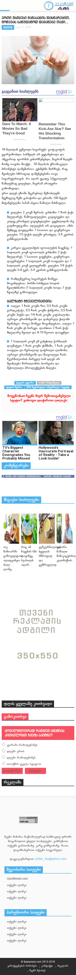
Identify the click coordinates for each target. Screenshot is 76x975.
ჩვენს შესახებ (38, 970)
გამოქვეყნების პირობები (22, 966)
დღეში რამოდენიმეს (21, 758)
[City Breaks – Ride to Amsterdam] (11, 528)
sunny (7, 28)
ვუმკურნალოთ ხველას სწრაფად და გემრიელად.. (50, 556)
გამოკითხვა (15, 716)
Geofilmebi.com (17, 879)
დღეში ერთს (15, 751)
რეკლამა (12, 782)
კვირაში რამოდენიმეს (22, 745)
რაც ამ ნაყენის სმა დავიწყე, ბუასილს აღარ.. (29, 556)
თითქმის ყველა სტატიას (24, 764)
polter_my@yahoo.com (50, 859)
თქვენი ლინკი (17, 885)
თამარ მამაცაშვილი (49, 382)
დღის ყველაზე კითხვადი (28, 704)
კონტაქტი (47, 966)
